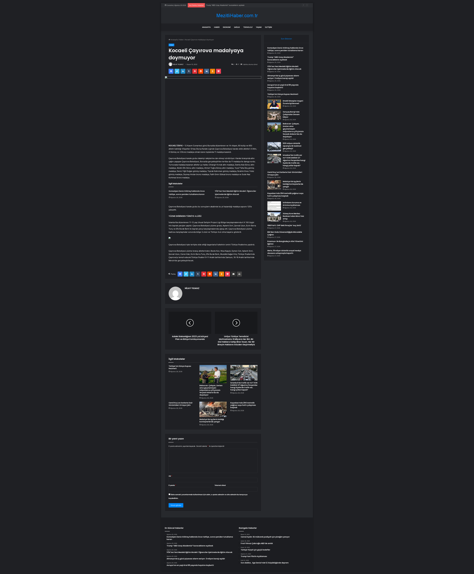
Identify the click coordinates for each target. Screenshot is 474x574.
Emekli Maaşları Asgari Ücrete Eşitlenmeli (293, 102)
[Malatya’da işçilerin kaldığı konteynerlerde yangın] (213, 409)
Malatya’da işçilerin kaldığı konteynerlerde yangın (211, 420)
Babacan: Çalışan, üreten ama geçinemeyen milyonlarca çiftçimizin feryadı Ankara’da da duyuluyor (210, 390)
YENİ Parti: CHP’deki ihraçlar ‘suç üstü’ (284, 225)
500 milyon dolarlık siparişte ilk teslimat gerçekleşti (292, 146)
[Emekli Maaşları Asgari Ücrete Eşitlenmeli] (274, 104)
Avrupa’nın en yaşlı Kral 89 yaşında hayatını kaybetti (282, 86)
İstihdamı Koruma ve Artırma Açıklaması (292, 203)
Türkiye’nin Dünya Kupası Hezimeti (180, 367)
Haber (216, 27)
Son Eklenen (286, 39)
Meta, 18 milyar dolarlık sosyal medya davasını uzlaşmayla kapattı (284, 251)
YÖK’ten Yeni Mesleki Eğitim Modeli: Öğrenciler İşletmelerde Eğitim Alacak (234, 5)
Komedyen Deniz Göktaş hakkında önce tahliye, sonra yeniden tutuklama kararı (285, 49)
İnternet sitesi (220, 485)
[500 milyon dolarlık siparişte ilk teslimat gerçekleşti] (274, 146)
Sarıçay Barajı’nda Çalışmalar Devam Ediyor (291, 114)
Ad (170, 476)
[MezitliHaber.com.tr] (237, 15)
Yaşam (259, 27)
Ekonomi (227, 27)
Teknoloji (247, 27)
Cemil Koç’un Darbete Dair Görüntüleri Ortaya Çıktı (181, 404)
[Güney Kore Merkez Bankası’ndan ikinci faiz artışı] (274, 217)
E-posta (172, 485)
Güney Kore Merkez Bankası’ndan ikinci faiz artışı (293, 216)
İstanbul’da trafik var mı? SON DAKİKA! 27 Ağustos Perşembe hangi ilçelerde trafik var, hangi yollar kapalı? (243, 386)
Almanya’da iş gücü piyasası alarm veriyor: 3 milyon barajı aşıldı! (283, 76)
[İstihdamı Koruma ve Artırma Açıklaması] (274, 206)
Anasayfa (206, 27)
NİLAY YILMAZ (178, 64)
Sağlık (237, 27)
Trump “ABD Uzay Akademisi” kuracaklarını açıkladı (280, 58)
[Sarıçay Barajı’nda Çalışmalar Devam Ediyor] (274, 115)
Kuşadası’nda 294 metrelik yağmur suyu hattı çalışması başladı (243, 405)
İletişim (268, 27)
